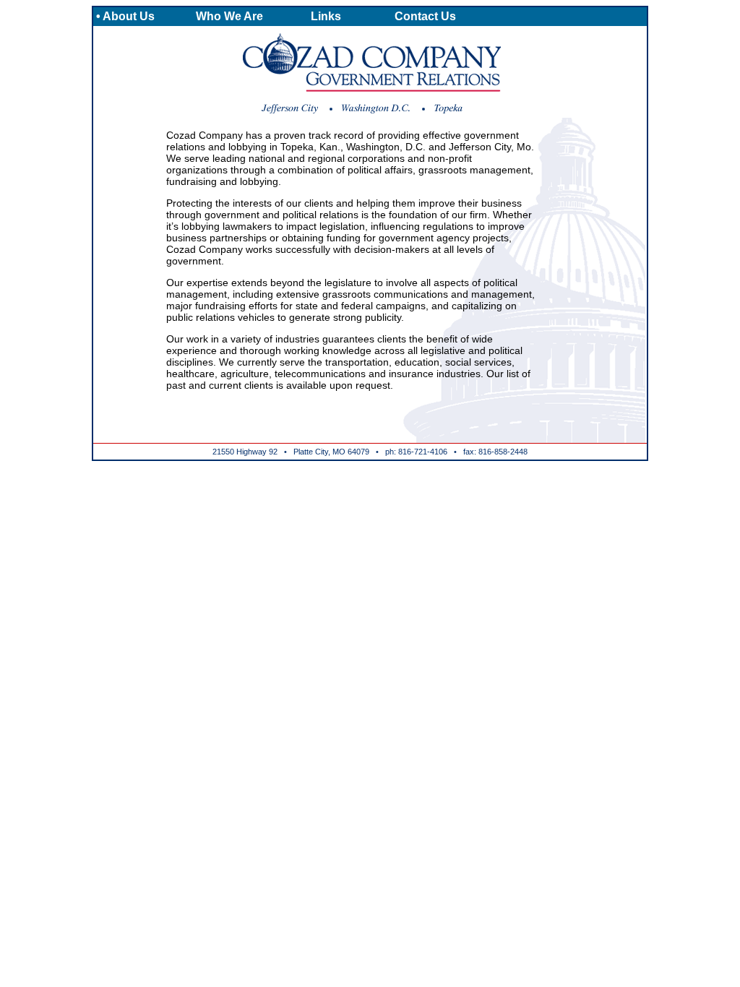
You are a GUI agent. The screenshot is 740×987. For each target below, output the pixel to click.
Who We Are (229, 16)
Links (326, 16)
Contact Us (425, 16)
